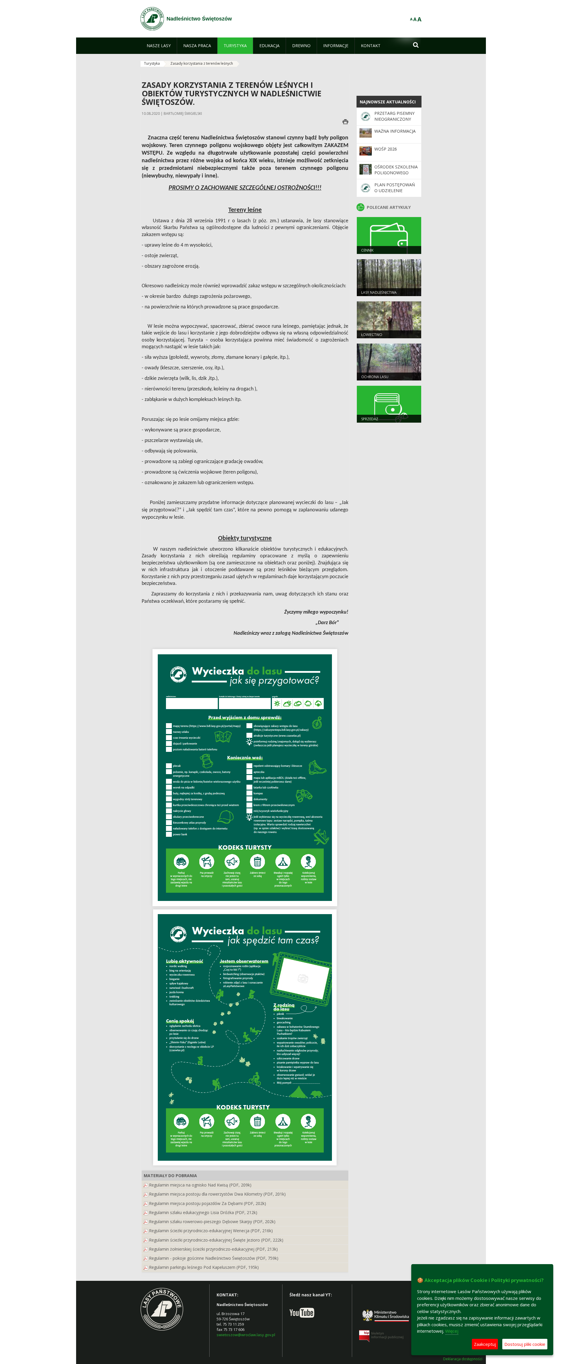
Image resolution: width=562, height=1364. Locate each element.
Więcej (451, 1331)
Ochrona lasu (374, 376)
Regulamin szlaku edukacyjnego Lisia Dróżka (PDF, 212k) (203, 1212)
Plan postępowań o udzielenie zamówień (394, 190)
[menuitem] (158, 45)
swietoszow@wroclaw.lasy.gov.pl (246, 1334)
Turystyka (152, 63)
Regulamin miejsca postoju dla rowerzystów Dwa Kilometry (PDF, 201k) (217, 1194)
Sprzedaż (369, 418)
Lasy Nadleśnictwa (379, 292)
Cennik (367, 250)
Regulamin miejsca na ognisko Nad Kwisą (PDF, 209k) (200, 1185)
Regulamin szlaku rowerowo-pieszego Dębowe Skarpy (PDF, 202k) (212, 1221)
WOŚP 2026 (385, 149)
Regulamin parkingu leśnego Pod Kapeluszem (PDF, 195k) (204, 1267)
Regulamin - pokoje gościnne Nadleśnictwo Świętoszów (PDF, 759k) (213, 1258)
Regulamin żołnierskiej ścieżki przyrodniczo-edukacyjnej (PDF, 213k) (213, 1249)
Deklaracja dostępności (462, 1359)
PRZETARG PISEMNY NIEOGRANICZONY (394, 116)
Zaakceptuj (485, 1344)
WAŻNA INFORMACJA (395, 131)
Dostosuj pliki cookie (524, 1344)
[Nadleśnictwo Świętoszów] (152, 18)
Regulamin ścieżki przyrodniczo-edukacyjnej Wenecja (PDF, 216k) (211, 1230)
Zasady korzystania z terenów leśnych (201, 63)
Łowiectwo (371, 334)
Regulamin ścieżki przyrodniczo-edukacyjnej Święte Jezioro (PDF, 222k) (216, 1240)
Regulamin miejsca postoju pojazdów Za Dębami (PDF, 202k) (207, 1203)
